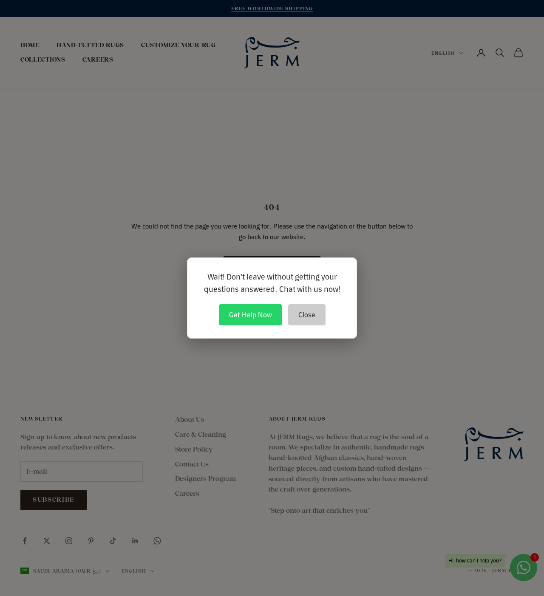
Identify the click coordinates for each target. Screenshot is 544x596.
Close (306, 315)
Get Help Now (250, 315)
